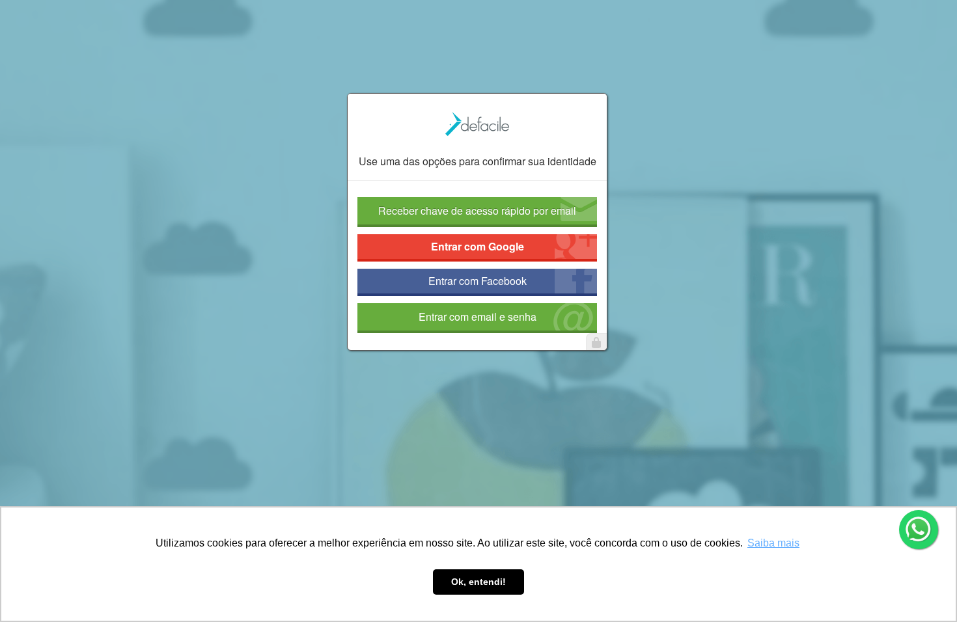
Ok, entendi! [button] (478, 581)
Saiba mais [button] (773, 542)
